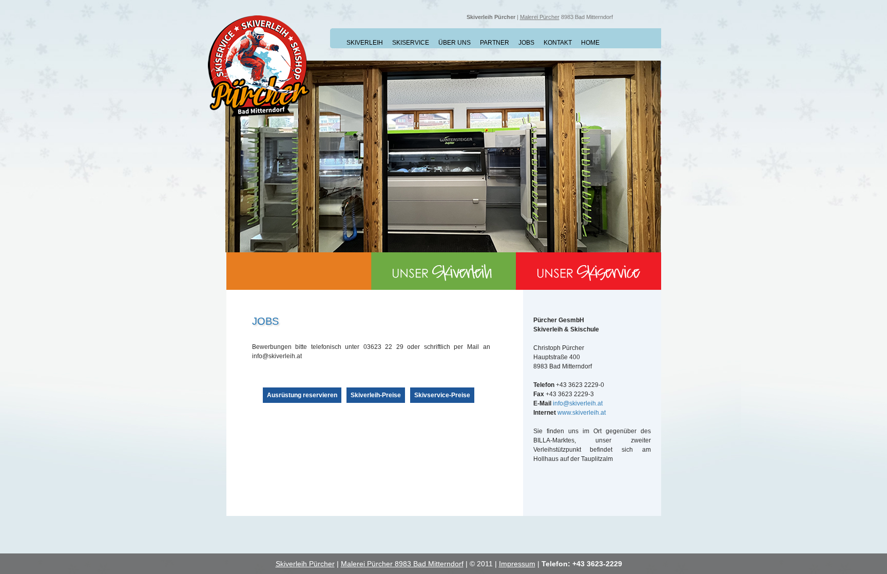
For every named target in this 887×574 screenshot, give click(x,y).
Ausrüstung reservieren (302, 395)
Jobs (526, 42)
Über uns (454, 42)
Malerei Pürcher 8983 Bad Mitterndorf (402, 564)
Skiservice (410, 42)
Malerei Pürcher (540, 17)
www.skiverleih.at (581, 412)
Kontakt (558, 42)
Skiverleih (364, 42)
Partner (494, 42)
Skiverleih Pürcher (305, 564)
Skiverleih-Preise (376, 395)
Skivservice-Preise (442, 395)
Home (590, 42)
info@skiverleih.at (578, 403)
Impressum (517, 564)
